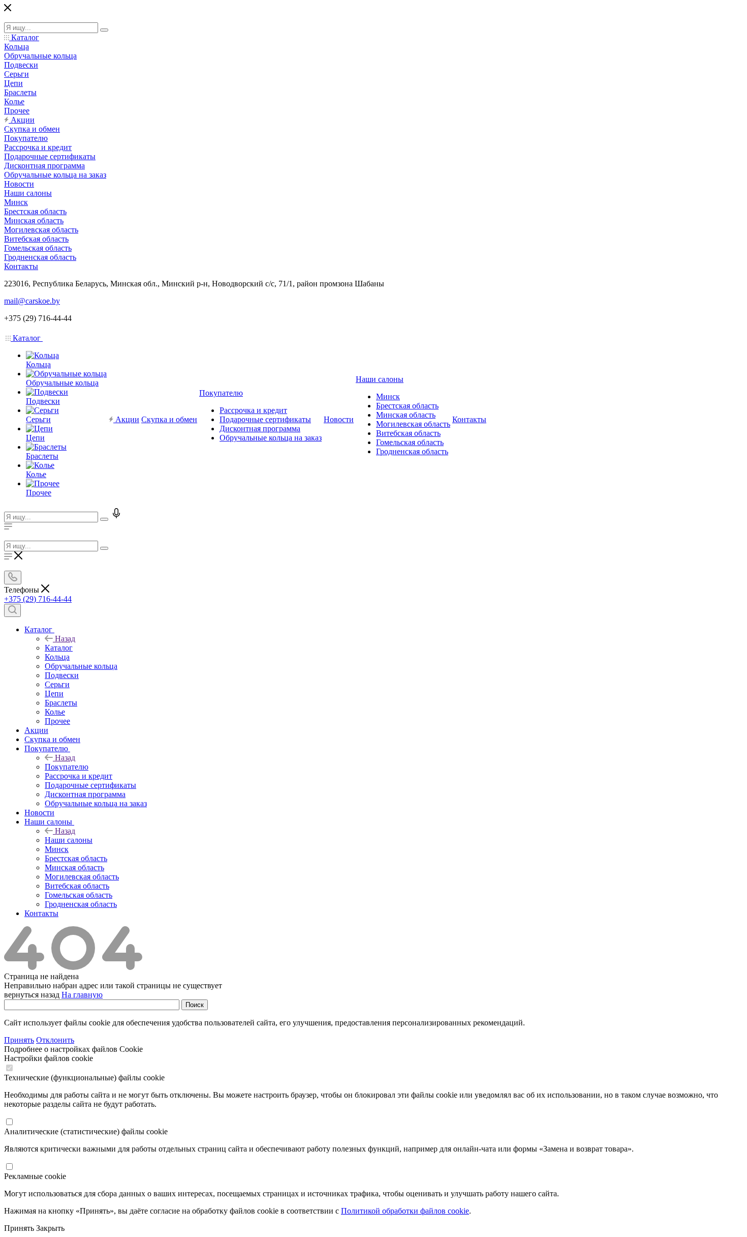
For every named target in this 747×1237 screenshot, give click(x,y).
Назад (65, 638)
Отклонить (55, 1040)
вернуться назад (31, 994)
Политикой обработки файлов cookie (405, 1210)
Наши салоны (68, 840)
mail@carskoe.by (32, 301)
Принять (19, 1040)
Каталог (59, 647)
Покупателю (66, 766)
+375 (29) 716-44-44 (38, 599)
